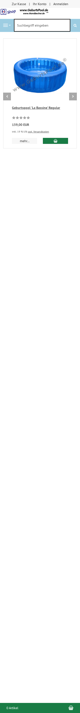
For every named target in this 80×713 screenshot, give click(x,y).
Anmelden (60, 4)
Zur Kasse (19, 4)
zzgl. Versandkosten (38, 131)
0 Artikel (12, 708)
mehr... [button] (24, 141)
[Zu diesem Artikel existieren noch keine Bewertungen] (21, 118)
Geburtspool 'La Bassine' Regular (36, 108)
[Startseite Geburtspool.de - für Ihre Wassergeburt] (40, 13)
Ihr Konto (40, 4)
